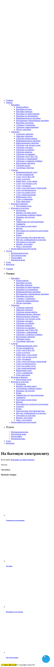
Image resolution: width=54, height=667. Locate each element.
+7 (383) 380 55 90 (8, 665)
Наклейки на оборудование (22, 460)
